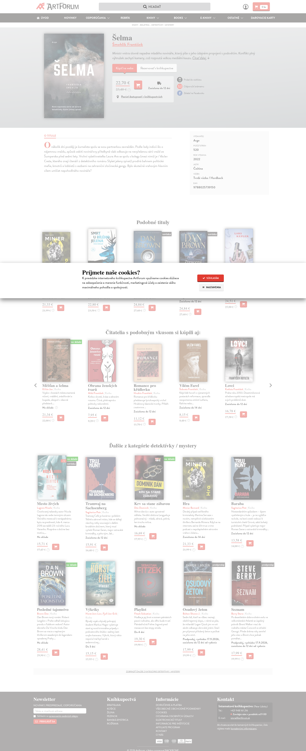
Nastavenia (213, 287)
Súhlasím (212, 278)
